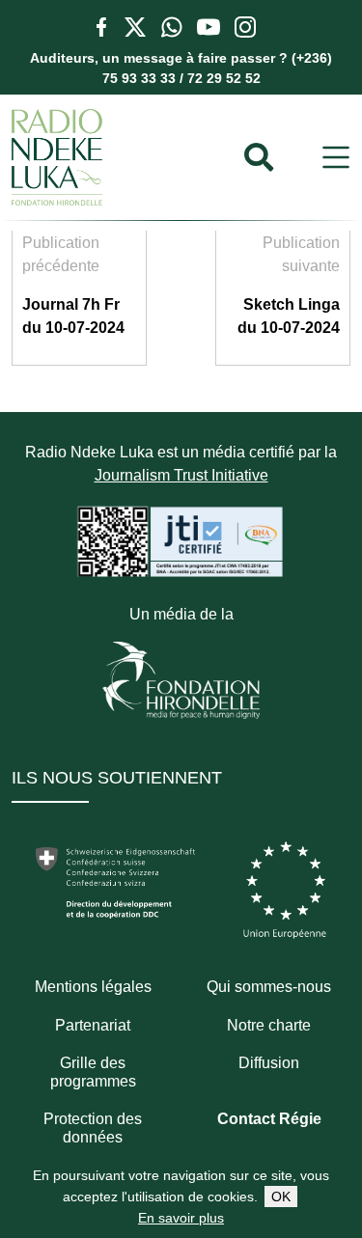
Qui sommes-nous (269, 986)
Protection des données (92, 1128)
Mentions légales (93, 986)
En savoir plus (181, 1217)
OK (281, 1196)
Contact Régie (269, 1119)
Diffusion (268, 1063)
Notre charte (269, 1025)
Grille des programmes (93, 1072)
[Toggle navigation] (335, 157)
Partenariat (92, 1025)
